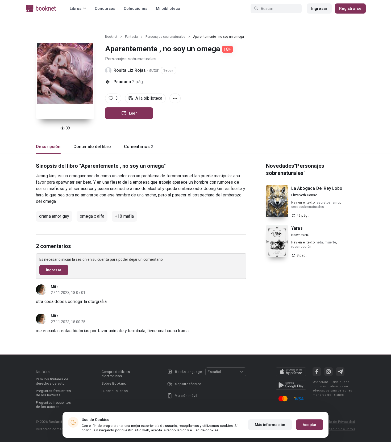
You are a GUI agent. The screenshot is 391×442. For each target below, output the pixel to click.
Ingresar (319, 8)
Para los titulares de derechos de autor (52, 381)
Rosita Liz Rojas (130, 70)
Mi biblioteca (168, 8)
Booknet (111, 37)
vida (320, 242)
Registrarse (350, 8)
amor (336, 202)
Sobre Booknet (114, 383)
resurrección (301, 247)
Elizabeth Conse (304, 195)
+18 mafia (124, 216)
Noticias (42, 372)
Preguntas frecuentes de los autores (53, 405)
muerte (330, 242)
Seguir (168, 70)
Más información (270, 425)
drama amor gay (54, 216)
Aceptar (310, 425)
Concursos (105, 8)
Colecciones (135, 8)
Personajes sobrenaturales (165, 37)
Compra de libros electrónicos (116, 374)
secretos (324, 202)
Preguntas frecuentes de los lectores (53, 393)
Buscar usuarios (115, 391)
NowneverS (300, 235)
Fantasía (131, 37)
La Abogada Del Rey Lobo (316, 188)
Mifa (55, 287)
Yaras (297, 228)
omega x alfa (92, 216)
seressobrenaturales (307, 207)
